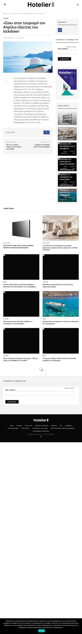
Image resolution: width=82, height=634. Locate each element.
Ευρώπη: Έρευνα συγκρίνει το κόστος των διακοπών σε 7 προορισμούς (66, 190)
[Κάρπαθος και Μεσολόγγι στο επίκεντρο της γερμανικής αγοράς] (61, 267)
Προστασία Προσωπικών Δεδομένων (62, 428)
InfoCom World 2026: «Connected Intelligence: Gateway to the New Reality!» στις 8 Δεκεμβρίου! (67, 142)
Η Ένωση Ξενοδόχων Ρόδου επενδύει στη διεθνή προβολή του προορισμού (59, 359)
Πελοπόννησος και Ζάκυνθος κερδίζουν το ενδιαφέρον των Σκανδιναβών (66, 174)
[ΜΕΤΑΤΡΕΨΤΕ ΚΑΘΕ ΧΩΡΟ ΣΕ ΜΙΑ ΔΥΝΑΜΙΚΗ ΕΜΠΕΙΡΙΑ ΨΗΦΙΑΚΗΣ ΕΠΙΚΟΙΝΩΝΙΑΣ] (21, 228)
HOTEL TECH (6, 243)
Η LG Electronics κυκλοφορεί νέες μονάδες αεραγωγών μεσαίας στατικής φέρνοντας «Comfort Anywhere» (66, 124)
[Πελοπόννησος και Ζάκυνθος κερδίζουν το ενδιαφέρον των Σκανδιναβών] (21, 304)
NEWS (4, 281)
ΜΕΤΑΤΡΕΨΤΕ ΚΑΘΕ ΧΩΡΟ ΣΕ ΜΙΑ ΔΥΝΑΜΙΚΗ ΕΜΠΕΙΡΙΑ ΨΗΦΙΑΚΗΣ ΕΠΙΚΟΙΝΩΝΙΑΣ (18, 247)
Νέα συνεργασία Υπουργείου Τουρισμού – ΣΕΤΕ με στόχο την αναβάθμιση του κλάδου (20, 359)
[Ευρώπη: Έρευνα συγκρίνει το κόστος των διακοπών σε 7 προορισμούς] (61, 304)
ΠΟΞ (61, 425)
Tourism (5, 18)
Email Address (63, 49)
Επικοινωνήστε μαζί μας (41, 431)
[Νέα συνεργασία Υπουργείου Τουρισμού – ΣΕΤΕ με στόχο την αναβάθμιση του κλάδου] (21, 341)
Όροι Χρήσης (25, 428)
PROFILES (54, 425)
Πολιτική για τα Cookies (40, 428)
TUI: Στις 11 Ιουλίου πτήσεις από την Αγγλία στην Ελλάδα (13, 147)
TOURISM (19, 425)
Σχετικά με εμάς (13, 428)
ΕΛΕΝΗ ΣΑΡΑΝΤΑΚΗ (8, 38)
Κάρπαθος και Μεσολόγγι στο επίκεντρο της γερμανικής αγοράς (67, 160)
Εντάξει (41, 631)
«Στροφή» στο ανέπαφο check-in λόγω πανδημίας (42, 146)
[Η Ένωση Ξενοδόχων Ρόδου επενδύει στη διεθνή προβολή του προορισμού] (61, 341)
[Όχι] (79, 626)
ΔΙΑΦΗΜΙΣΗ (68, 425)
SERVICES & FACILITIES (41, 425)
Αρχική (5, 13)
